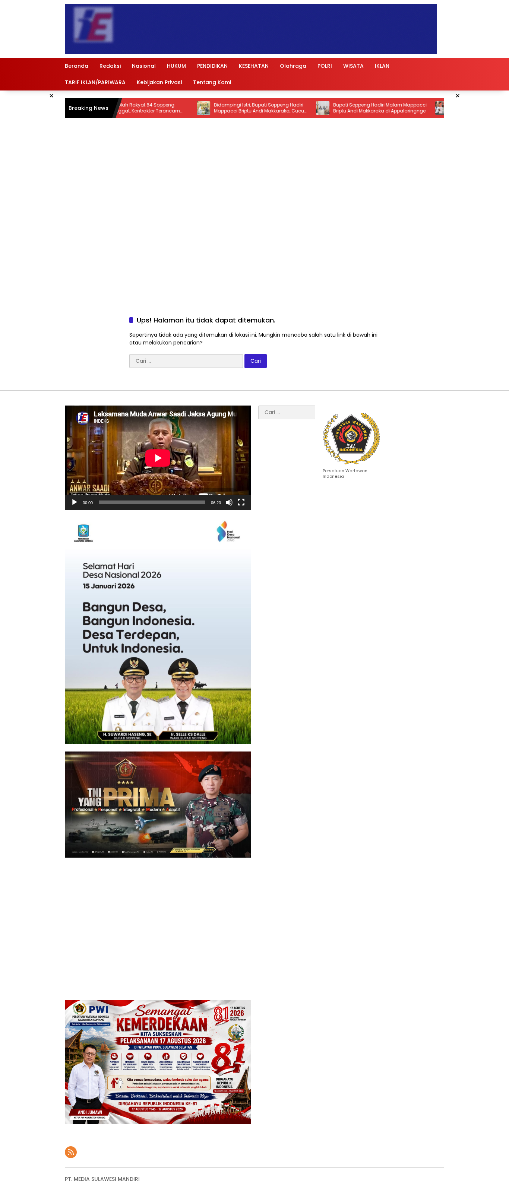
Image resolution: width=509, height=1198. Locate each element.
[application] (158, 458)
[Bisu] (229, 502)
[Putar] (74, 502)
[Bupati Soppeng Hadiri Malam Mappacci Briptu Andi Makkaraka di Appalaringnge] (272, 108)
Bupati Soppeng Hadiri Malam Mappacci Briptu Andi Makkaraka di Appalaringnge (330, 108)
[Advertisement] (254, 237)
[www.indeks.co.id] (251, 28)
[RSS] (71, 1152)
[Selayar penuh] (241, 502)
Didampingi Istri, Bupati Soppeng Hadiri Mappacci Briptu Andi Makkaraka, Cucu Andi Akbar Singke (209, 108)
